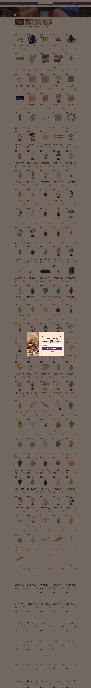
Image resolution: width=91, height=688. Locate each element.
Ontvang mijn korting (51, 348)
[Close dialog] (63, 333)
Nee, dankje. (51, 351)
